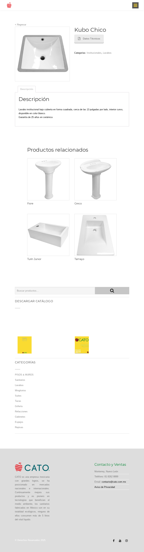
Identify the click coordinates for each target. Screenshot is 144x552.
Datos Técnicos (91, 38)
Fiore (30, 203)
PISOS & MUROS (24, 374)
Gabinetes (20, 416)
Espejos (19, 422)
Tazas (18, 401)
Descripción (26, 89)
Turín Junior (34, 259)
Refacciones (21, 411)
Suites (18, 395)
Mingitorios (20, 390)
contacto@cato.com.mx (114, 481)
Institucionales (94, 53)
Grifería (18, 406)
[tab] (27, 89)
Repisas (19, 427)
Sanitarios (20, 380)
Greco (78, 203)
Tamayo (79, 259)
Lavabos (107, 53)
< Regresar (20, 24)
